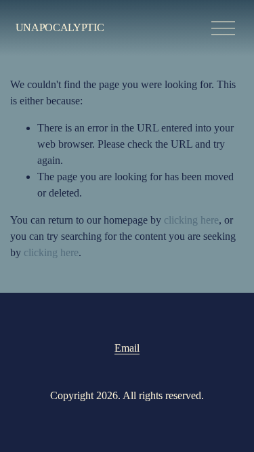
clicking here (191, 220)
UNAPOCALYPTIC (60, 27)
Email (127, 348)
